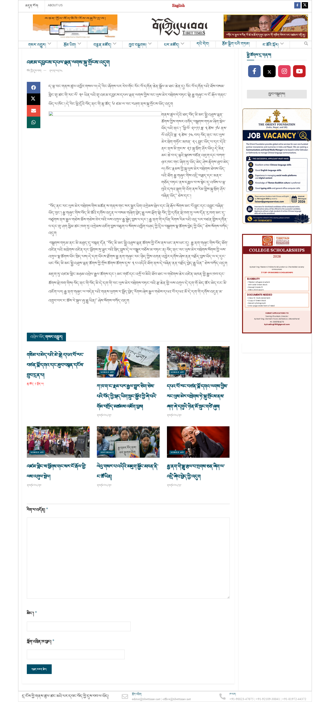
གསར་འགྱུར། (37, 45)
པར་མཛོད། (171, 45)
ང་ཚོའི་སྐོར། (271, 45)
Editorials (107, 452)
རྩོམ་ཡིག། (70, 45)
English (178, 6)
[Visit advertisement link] (75, 26)
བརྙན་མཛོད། (102, 45)
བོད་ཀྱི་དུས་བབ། (34, 71)
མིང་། (32, 613)
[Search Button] (306, 44)
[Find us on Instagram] (284, 71)
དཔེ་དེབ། (203, 44)
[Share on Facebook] (33, 87)
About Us (55, 5)
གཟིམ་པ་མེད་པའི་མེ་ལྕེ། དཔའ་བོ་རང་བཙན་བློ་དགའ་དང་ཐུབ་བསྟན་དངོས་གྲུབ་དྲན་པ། (55, 365)
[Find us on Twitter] (305, 6)
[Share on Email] (33, 111)
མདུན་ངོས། (31, 5)
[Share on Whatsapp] (33, 122)
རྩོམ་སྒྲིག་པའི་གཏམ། (236, 44)
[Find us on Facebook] (297, 6)
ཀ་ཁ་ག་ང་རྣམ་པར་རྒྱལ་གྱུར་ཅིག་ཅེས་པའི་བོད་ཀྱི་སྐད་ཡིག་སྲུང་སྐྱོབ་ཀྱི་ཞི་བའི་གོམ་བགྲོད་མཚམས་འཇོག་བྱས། (127, 396)
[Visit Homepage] (180, 26)
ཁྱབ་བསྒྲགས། (138, 45)
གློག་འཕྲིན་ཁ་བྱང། (41, 642)
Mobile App (107, 372)
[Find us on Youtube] (299, 71)
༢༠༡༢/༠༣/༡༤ (55, 71)
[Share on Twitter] (33, 99)
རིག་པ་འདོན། (37, 510)
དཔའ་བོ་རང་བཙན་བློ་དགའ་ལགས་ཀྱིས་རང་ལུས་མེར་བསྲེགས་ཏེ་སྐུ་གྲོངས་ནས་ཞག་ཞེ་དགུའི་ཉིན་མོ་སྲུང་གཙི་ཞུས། (197, 396)
